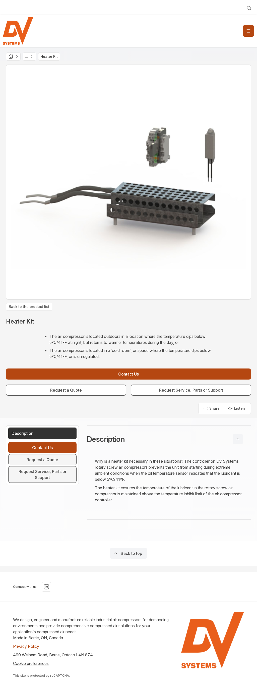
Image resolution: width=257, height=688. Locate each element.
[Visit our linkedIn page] (46, 587)
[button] (169, 439)
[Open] (248, 31)
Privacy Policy (26, 646)
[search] (249, 8)
